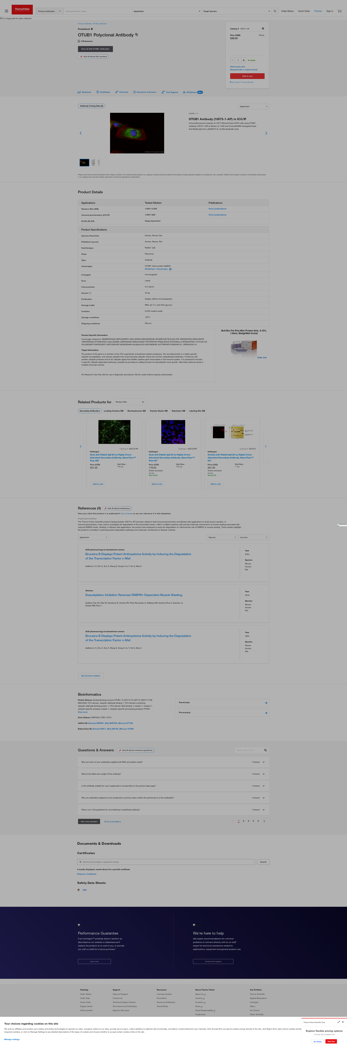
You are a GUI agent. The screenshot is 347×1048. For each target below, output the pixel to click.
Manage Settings (12, 1039)
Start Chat (331, 1041)
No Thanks (318, 1042)
